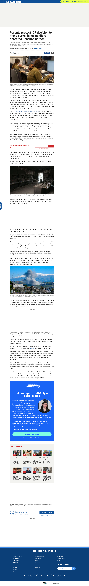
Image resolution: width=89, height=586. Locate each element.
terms (49, 148)
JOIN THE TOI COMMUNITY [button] (47, 512)
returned (31, 348)
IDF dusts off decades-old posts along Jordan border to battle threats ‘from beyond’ (37, 460)
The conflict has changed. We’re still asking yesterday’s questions (10, 571)
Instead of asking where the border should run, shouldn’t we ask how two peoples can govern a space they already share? (9, 575)
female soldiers (39, 504)
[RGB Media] (45, 583)
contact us (37, 567)
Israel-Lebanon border (47, 504)
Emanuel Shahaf (4, 568)
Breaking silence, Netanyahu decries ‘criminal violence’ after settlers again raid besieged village (47, 478)
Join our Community (69, 1)
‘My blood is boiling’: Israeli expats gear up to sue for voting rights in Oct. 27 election (46, 460)
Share (48, 52)
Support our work (32, 434)
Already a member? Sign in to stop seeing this (32, 437)
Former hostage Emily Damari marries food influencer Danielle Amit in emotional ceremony (27, 460)
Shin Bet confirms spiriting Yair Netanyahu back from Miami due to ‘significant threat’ (27, 477)
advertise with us (38, 562)
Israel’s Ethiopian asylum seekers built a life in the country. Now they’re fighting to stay (36, 478)
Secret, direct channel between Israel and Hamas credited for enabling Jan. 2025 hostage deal (17, 460)
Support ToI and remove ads (81, 1)
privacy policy (38, 558)
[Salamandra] (56, 583)
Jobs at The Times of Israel (40, 565)
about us (37, 560)
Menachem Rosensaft (5, 549)
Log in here (51, 515)
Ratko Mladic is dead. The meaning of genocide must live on (10, 552)
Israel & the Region (19, 504)
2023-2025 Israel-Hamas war (29, 504)
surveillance (24, 505)
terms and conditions (39, 556)
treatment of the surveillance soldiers (27, 111)
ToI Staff (13, 52)
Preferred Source (38, 48)
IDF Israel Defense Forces (15, 505)
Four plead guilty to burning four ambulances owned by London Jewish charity (17, 477)
